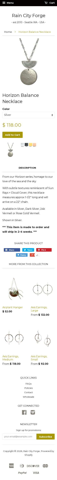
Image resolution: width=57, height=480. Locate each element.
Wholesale (28, 397)
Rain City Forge (28, 15)
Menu (10, 2)
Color (6, 109)
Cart (52, 2)
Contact (28, 392)
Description (27, 167)
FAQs (28, 383)
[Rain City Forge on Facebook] (24, 413)
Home (8, 31)
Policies (28, 388)
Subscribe (45, 436)
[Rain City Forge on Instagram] (32, 413)
